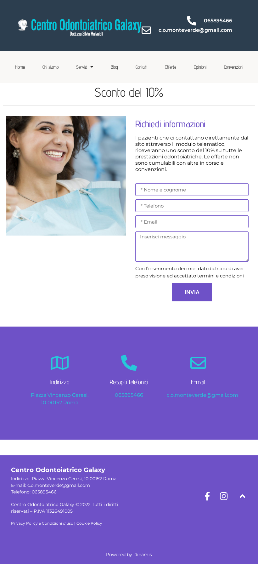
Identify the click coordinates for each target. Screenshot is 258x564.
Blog (114, 67)
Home (20, 67)
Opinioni (200, 67)
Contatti (141, 67)
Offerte (170, 67)
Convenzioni (233, 67)
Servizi (81, 67)
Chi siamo (50, 67)
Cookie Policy (89, 523)
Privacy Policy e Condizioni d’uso (42, 523)
